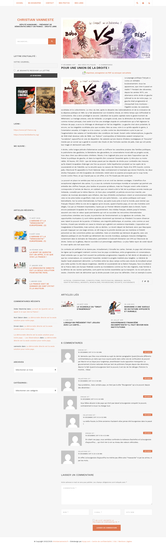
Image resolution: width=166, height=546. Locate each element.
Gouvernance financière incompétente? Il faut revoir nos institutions (129, 324)
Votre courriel (22, 62)
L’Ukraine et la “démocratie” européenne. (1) (38, 238)
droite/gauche (107, 280)
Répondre (147, 352)
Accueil (19, 3)
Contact (50, 3)
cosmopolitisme (93, 280)
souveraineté (129, 282)
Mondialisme (95, 282)
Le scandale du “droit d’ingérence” (89, 308)
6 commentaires (106, 65)
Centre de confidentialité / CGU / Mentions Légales (112, 541)
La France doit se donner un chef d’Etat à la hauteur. (42, 286)
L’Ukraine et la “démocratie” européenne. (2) (38, 223)
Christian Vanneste (35, 20)
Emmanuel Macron (122, 280)
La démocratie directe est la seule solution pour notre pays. (42, 270)
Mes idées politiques (87, 65)
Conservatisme (78, 280)
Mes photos (64, 3)
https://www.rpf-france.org (25, 130)
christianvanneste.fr (60, 541)
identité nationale (71, 282)
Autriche (67, 280)
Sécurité (118, 282)
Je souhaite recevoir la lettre (33, 70)
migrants (85, 282)
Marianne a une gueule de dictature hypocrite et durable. (137, 309)
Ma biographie (34, 3)
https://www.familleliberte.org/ (26, 135)
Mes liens (79, 3)
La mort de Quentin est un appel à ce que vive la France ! (41, 254)
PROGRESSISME (107, 282)
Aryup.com (86, 541)
